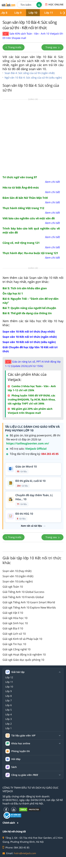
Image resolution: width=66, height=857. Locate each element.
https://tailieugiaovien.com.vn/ (27, 443)
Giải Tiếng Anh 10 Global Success (23, 592)
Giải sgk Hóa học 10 (15, 618)
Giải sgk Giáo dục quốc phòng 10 (23, 660)
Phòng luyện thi (20, 751)
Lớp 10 (33, 12)
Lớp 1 (8, 728)
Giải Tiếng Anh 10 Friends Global (23, 597)
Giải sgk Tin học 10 (14, 644)
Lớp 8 (8, 695)
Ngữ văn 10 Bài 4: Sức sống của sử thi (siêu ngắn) (33, 77)
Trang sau (52, 47)
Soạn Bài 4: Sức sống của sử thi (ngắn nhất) (29, 73)
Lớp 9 (17, 12)
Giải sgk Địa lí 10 (13, 628)
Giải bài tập (18, 672)
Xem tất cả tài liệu (31, 525)
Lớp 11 (48, 12)
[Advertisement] (33, 137)
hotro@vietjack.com (25, 853)
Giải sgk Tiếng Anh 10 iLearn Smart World (29, 602)
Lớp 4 (8, 714)
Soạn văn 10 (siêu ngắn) (18, 581)
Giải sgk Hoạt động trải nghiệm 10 (24, 654)
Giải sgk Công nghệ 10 (16, 649)
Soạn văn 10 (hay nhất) (17, 571)
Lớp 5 (8, 709)
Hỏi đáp (15, 759)
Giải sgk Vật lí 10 (13, 613)
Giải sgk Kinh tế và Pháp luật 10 (22, 639)
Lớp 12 (9, 677)
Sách (14, 767)
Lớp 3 (8, 719)
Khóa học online (20, 743)
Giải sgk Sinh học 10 (15, 623)
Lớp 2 (8, 723)
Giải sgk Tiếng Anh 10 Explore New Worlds (29, 607)
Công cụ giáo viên (24, 774)
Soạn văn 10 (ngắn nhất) (18, 576)
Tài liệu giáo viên (23, 735)
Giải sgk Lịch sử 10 (14, 633)
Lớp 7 (8, 700)
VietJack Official (36, 448)
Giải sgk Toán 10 (13, 586)
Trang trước (14, 47)
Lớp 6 (8, 705)
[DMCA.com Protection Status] (30, 809)
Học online (55, 4)
